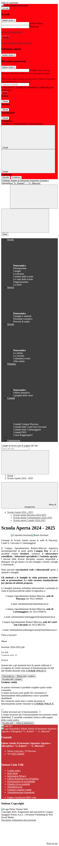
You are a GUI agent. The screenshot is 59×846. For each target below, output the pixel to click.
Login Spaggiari (24, 81)
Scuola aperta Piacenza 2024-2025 (29, 515)
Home (10, 475)
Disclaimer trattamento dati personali (18, 820)
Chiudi (5, 101)
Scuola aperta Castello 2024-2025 (29, 520)
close (4, 234)
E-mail (33, 70)
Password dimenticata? (12, 32)
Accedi (5, 8)
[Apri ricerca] (34, 197)
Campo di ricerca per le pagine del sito (19, 445)
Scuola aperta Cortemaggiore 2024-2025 (32, 517)
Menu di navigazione (40, 505)
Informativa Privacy (16, 776)
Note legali (12, 773)
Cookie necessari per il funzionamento (19, 712)
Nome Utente (36, 23)
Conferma (16, 177)
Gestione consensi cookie (19, 789)
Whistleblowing (14, 787)
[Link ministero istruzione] (14, 5)
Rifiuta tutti (26, 676)
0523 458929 (17, 754)
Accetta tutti (12, 679)
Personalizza (8, 676)
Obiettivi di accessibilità (18, 784)
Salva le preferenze (24, 723)
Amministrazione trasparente (20, 792)
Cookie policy (14, 770)
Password (34, 26)
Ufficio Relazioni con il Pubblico (23, 778)
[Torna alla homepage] (29, 182)
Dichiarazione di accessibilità (21, 781)
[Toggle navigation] (25, 221)
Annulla (5, 177)
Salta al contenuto (9, 2)
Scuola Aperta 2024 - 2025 (20, 512)
